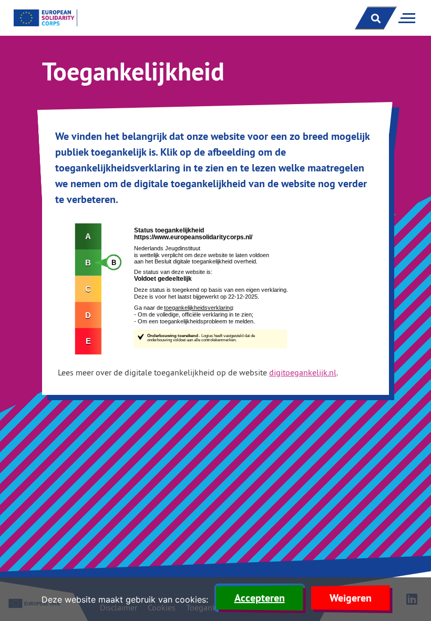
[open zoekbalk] (376, 17)
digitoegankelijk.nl (302, 372)
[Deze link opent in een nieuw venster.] (215, 288)
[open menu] (404, 17)
